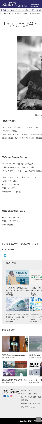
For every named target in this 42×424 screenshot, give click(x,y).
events (25, 10)
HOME (3, 10)
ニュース (14, 10)
